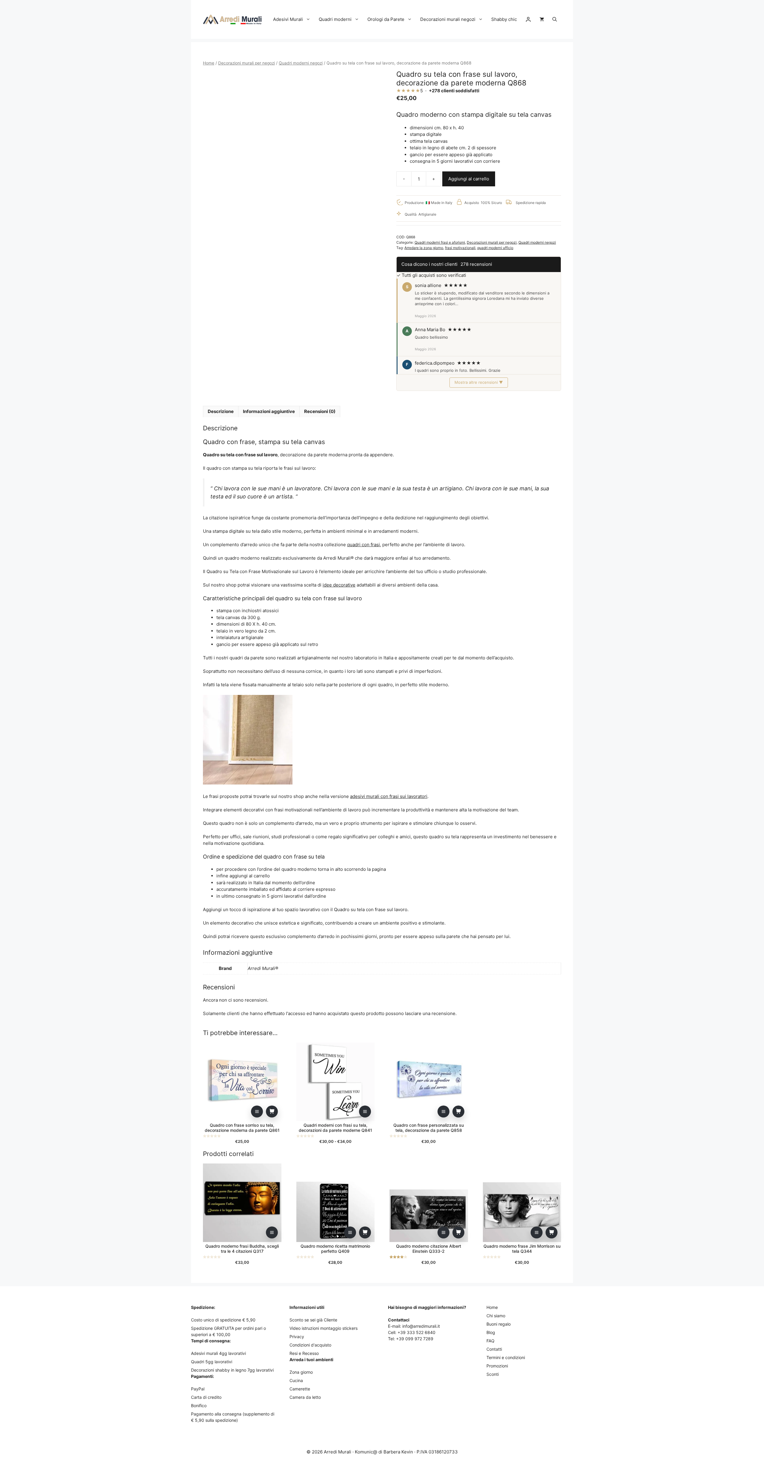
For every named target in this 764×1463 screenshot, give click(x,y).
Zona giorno (301, 1372)
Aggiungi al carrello (468, 179)
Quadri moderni (335, 19)
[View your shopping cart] (541, 19)
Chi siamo (495, 1315)
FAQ (490, 1340)
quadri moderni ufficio (495, 247)
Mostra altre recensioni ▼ (479, 382)
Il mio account (528, 19)
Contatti (494, 1349)
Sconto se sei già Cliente (313, 1319)
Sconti (492, 1374)
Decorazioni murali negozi (447, 19)
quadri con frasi (363, 544)
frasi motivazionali (460, 247)
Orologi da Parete (385, 19)
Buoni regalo (498, 1324)
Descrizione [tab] (221, 411)
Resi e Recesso (304, 1353)
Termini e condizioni (505, 1357)
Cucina (296, 1380)
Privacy (296, 1336)
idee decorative (339, 585)
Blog (490, 1332)
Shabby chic (504, 19)
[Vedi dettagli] (257, 1111)
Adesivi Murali (288, 19)
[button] (554, 19)
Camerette (299, 1388)
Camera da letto (305, 1397)
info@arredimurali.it (421, 1326)
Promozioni (497, 1365)
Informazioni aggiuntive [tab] (269, 411)
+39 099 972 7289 (414, 1338)
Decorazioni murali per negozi (246, 63)
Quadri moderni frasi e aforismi (440, 242)
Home (208, 63)
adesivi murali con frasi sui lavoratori (388, 796)
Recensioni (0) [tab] (319, 411)
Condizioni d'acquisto (310, 1344)
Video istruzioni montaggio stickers (323, 1328)
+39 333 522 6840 (416, 1332)
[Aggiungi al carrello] (272, 1111)
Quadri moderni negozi (301, 63)
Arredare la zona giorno (423, 247)
